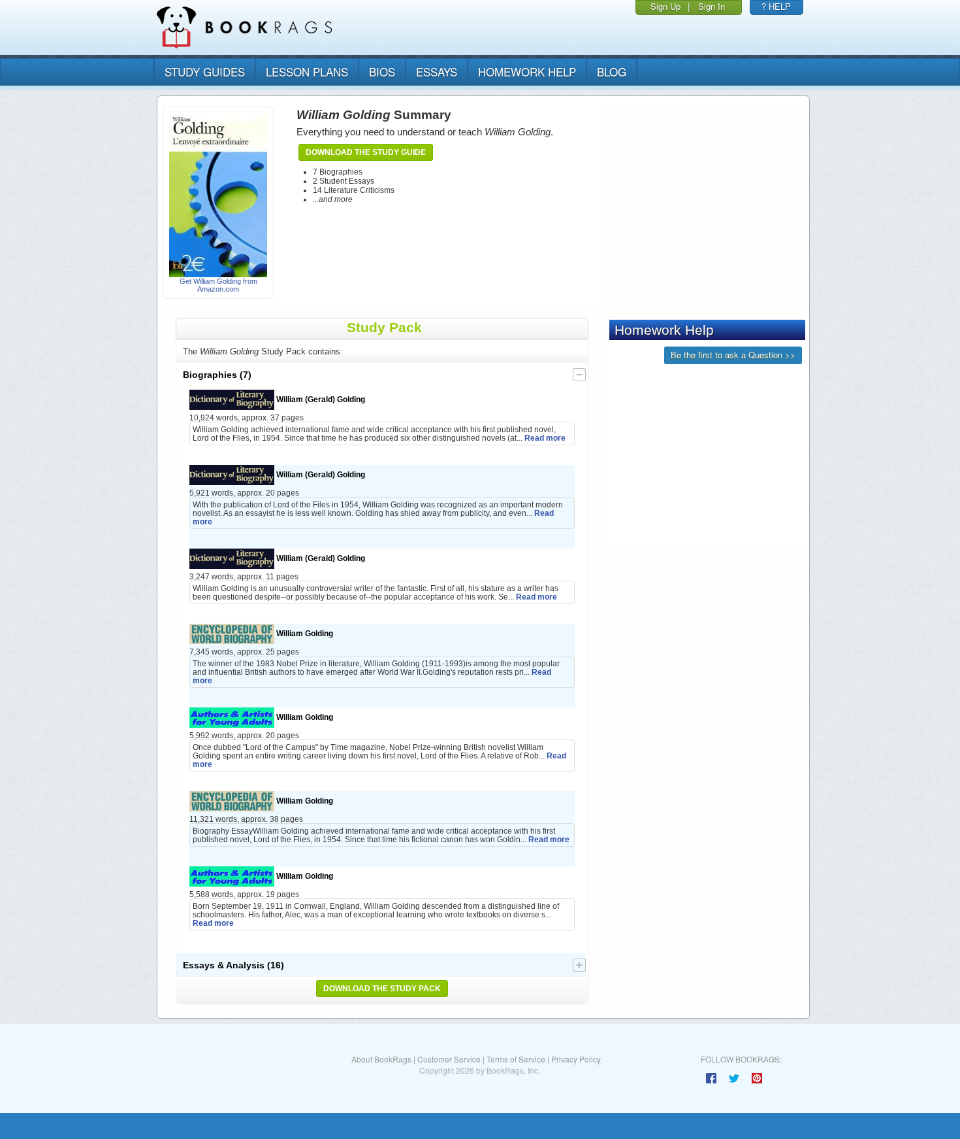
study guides (205, 71)
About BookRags (381, 1058)
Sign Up (665, 6)
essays (436, 71)
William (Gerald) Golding (319, 399)
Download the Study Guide (366, 152)
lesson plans (307, 71)
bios (382, 71)
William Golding (303, 633)
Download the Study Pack (382, 988)
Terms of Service (516, 1058)
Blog (611, 71)
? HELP (776, 6)
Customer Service (449, 1058)
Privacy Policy (576, 1058)
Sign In (711, 6)
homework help (527, 71)
